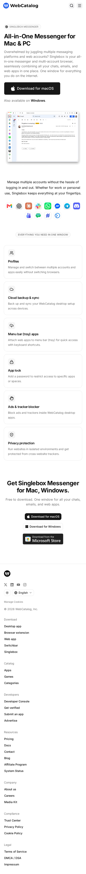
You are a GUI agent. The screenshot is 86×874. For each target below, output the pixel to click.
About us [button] (10, 789)
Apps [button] (7, 670)
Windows (38, 100)
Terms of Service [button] (15, 851)
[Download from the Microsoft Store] (43, 539)
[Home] (20, 5)
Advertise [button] (10, 720)
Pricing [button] (9, 739)
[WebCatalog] (7, 573)
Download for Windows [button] (45, 526)
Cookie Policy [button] (13, 833)
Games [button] (8, 676)
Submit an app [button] (14, 714)
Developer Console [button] (16, 701)
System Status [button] (14, 771)
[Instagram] (24, 584)
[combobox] (23, 593)
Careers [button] (9, 795)
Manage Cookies (13, 601)
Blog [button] (7, 758)
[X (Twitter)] (5, 584)
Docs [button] (7, 745)
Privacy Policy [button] (13, 826)
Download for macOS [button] (35, 88)
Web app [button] (10, 639)
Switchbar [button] (11, 645)
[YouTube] (18, 584)
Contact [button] (9, 751)
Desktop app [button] (12, 626)
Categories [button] (11, 683)
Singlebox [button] (11, 651)
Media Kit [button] (10, 802)
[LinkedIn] (12, 584)
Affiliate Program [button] (15, 764)
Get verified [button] (12, 707)
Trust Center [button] (12, 820)
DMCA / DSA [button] (12, 858)
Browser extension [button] (16, 632)
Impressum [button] (11, 864)
